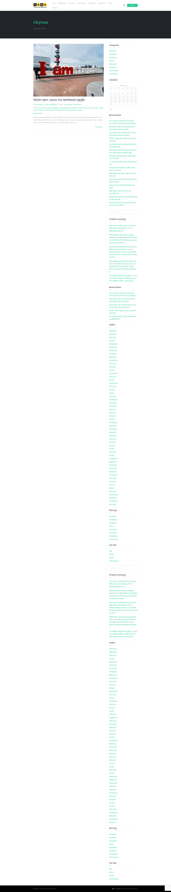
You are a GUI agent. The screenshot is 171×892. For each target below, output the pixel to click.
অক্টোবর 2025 (112, 334)
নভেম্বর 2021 (113, 406)
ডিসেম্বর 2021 (113, 403)
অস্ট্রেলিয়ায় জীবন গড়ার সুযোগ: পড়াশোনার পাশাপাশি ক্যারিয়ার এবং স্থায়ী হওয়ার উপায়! (123, 198)
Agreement (112, 51)
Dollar (85, 108)
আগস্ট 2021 (112, 413)
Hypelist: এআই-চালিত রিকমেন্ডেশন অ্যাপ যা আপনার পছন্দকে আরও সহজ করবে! (122, 169)
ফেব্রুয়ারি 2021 (113, 422)
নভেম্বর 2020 (113, 432)
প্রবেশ (110, 551)
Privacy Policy (133, 889)
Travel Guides (68, 104)
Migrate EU (102, 3)
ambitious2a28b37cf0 (116, 231)
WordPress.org (114, 561)
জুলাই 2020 (112, 442)
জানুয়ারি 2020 (113, 462)
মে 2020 (111, 448)
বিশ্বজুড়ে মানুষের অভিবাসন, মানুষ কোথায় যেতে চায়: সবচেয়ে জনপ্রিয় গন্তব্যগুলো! (123, 180)
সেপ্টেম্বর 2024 (113, 360)
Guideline (41, 110)
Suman (65, 110)
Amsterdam (55, 108)
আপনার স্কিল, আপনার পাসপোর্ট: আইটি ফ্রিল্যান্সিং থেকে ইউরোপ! (122, 186)
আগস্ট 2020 (112, 439)
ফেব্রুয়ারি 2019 (113, 494)
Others (110, 3)
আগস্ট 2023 (112, 376)
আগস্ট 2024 (112, 363)
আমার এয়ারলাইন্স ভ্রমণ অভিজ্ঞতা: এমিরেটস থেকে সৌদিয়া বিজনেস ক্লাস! (122, 174)
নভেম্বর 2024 (113, 353)
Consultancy (93, 3)
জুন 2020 (112, 445)
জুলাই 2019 (112, 481)
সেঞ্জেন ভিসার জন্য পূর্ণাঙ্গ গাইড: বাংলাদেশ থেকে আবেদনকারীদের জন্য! (120, 192)
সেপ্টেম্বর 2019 (113, 475)
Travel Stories (81, 3)
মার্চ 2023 (112, 380)
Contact (54, 8)
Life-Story (47, 110)
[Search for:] (123, 212)
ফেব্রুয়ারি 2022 (113, 399)
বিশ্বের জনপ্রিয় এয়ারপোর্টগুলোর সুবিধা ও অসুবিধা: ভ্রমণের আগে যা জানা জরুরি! (122, 157)
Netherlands (58, 110)
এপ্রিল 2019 (112, 491)
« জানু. (110, 109)
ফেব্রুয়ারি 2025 (113, 344)
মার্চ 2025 (112, 340)
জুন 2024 (112, 370)
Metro (52, 110)
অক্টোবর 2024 (112, 357)
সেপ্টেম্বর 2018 (113, 501)
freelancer (96, 108)
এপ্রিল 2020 (112, 452)
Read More (98, 127)
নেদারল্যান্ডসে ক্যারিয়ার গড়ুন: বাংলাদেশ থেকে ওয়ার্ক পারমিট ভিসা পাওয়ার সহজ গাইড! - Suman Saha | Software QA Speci (123, 254)
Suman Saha (39, 104)
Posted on (50, 104)
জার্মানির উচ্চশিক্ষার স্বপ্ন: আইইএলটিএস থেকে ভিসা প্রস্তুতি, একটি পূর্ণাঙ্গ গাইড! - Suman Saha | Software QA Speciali (123, 239)
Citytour (80, 108)
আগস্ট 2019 (112, 478)
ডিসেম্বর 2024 (113, 350)
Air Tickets (43, 108)
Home (54, 3)
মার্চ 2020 (112, 455)
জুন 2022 (112, 390)
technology (79, 110)
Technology (71, 3)
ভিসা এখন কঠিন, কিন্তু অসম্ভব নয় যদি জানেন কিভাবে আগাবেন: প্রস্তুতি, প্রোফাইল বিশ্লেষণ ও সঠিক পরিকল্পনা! (122, 122)
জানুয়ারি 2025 (113, 347)
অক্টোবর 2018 (112, 498)
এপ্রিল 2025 (112, 337)
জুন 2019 (112, 485)
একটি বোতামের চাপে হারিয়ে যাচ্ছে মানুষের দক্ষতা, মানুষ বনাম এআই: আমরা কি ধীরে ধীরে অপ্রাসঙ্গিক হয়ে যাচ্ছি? (122, 151)
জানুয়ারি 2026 (113, 331)
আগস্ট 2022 (112, 386)
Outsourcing (113, 64)
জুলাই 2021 (112, 416)
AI (39, 108)
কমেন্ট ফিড (111, 557)
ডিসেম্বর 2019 (113, 465)
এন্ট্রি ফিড (111, 554)
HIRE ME (132, 5)
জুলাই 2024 (112, 367)
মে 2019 (111, 488)
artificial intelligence (66, 108)
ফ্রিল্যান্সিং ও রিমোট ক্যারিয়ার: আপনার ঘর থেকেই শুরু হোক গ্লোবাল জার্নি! (122, 139)
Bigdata (74, 108)
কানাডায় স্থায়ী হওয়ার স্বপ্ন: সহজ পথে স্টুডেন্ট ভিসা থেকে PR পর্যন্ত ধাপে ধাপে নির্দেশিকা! (122, 204)
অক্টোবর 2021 (112, 409)
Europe (90, 108)
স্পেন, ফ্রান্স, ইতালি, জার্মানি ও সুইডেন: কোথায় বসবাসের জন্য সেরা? (123, 163)
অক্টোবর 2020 (112, 435)
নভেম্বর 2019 (113, 468)
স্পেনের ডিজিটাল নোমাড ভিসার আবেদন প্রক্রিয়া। (120, 275)
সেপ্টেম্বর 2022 (113, 383)
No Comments (37, 113)
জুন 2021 (112, 419)
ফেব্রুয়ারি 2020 (113, 458)
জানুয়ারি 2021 (113, 426)
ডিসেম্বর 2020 (113, 429)
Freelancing (62, 3)
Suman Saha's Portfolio (49, 889)
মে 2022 (111, 393)
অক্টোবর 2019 (112, 471)
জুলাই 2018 (112, 504)
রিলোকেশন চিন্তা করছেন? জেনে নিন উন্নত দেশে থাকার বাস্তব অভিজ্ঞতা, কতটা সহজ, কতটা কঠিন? (122, 128)
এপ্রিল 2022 (112, 396)
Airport (49, 108)
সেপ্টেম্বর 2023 (113, 373)
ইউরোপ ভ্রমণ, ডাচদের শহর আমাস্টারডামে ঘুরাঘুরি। (59, 100)
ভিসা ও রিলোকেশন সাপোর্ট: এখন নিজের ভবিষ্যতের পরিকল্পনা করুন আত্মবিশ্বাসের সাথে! (122, 145)
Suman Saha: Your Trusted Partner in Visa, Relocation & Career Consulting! (122, 133)
